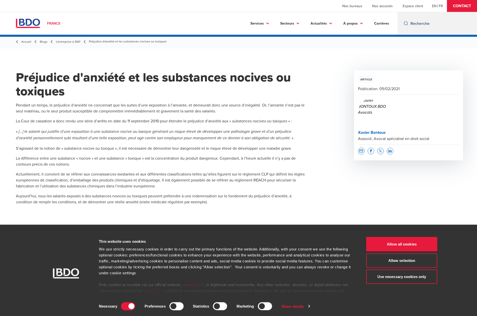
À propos (350, 23)
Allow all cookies (402, 244)
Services (257, 23)
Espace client (413, 5)
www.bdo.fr (193, 285)
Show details (292, 306)
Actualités (319, 23)
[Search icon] (405, 23)
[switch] (176, 306)
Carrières (381, 23)
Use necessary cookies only (401, 277)
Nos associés (382, 5)
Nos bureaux (352, 5)
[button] (462, 6)
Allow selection (401, 260)
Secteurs (287, 23)
